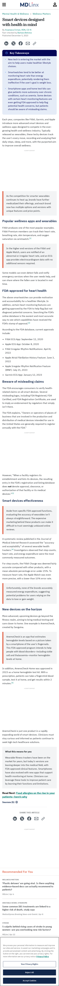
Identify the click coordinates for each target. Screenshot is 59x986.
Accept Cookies (29, 980)
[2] (29, 323)
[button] (34, 43)
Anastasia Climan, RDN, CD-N (18, 30)
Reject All (29, 972)
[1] (30, 238)
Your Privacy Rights (29, 964)
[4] (12, 549)
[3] (13, 493)
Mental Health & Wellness (15, 13)
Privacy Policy (42, 956)
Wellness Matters (42, 13)
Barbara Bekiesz (24, 32)
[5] (12, 683)
